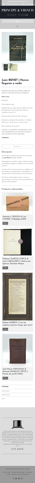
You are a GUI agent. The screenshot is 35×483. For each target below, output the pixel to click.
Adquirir (5, 223)
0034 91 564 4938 (12, 4)
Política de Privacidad (18, 472)
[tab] (17, 146)
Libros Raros (6, 391)
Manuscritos (6, 394)
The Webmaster (24, 474)
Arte (3, 398)
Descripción (16, 146)
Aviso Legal (6, 472)
